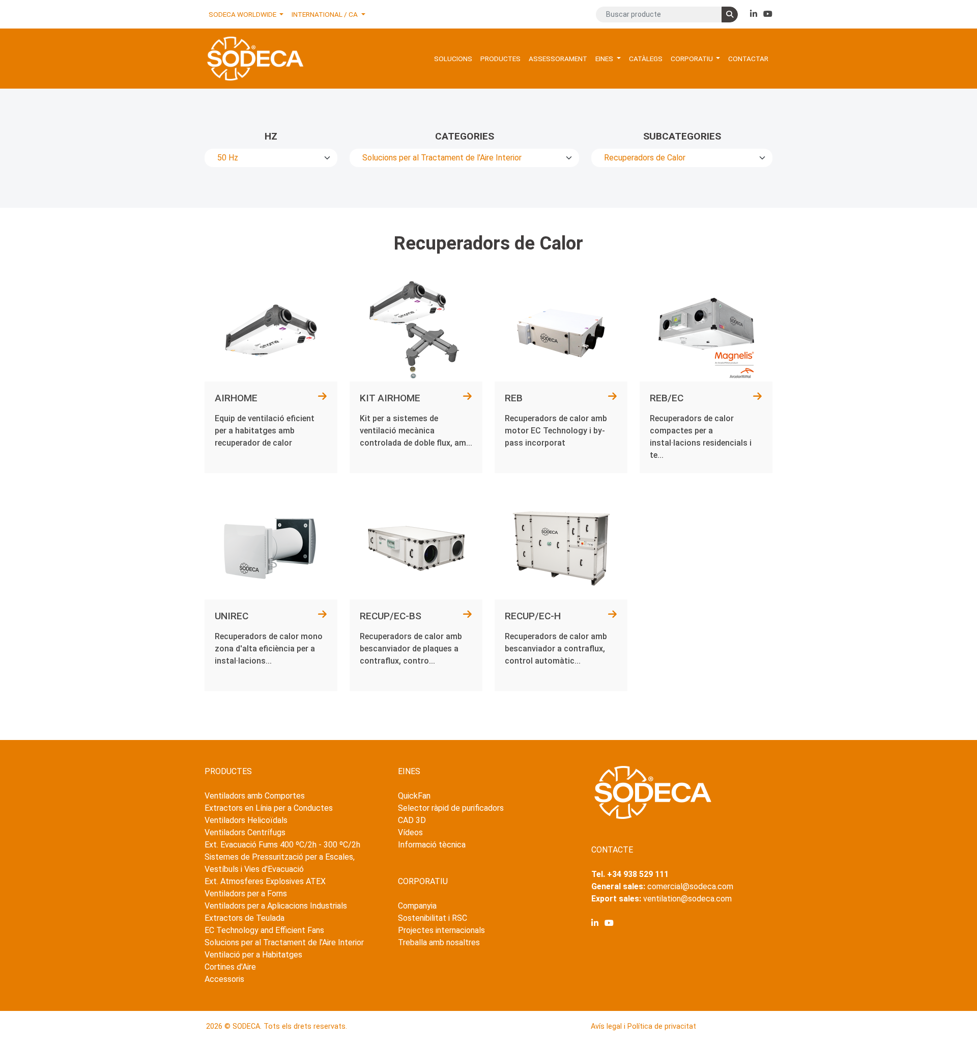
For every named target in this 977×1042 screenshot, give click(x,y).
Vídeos (410, 832)
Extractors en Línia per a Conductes (269, 808)
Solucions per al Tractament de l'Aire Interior (284, 942)
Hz (271, 136)
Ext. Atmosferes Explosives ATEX (265, 881)
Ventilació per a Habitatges (253, 954)
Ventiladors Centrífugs (245, 832)
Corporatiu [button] (692, 58)
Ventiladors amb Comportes (255, 796)
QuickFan (414, 796)
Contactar (748, 58)
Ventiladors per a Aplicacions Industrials (276, 906)
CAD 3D (412, 820)
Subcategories (682, 136)
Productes (500, 58)
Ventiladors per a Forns (246, 893)
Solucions (453, 58)
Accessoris (224, 979)
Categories (464, 136)
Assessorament (558, 58)
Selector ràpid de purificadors (451, 808)
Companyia (417, 906)
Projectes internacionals (441, 930)
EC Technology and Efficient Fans (264, 930)
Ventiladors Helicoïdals (246, 820)
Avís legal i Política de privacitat (643, 1026)
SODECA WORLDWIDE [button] (243, 14)
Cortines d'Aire (230, 967)
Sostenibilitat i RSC (432, 918)
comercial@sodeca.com (690, 886)
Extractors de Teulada (244, 918)
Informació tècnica (432, 844)
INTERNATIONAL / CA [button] (325, 14)
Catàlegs (646, 58)
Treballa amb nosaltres (439, 942)
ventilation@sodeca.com (687, 898)
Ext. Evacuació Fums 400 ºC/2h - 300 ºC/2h (282, 844)
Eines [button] (605, 58)
